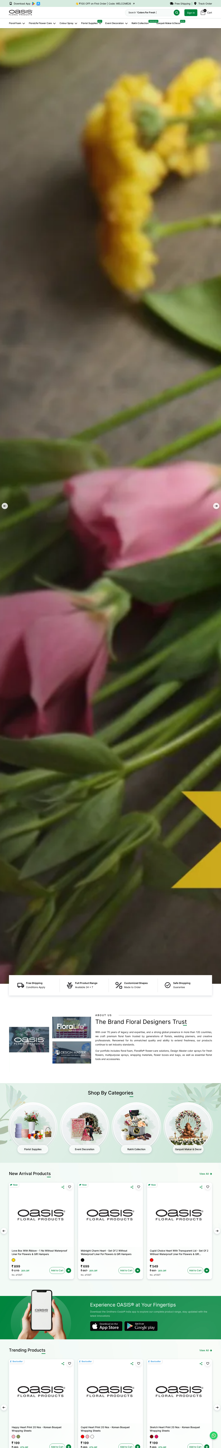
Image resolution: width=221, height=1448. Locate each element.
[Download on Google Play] (106, 1325)
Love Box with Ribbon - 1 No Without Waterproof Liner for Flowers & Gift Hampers (39, 1252)
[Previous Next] (41, 1215)
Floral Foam (15, 23)
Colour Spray (66, 23)
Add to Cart (57, 1270)
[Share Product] (63, 1187)
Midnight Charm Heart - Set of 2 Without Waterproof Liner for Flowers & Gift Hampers (106, 1252)
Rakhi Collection (140, 23)
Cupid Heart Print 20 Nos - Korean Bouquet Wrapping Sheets (105, 1429)
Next (216, 506)
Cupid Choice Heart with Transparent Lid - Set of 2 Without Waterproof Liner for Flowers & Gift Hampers (179, 1252)
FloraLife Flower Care (40, 23)
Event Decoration (114, 23)
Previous (5, 506)
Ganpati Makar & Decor (168, 23)
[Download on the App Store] (140, 1325)
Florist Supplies (89, 23)
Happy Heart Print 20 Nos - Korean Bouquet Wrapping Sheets (36, 1429)
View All (204, 1173)
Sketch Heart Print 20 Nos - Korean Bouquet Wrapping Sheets (175, 1429)
